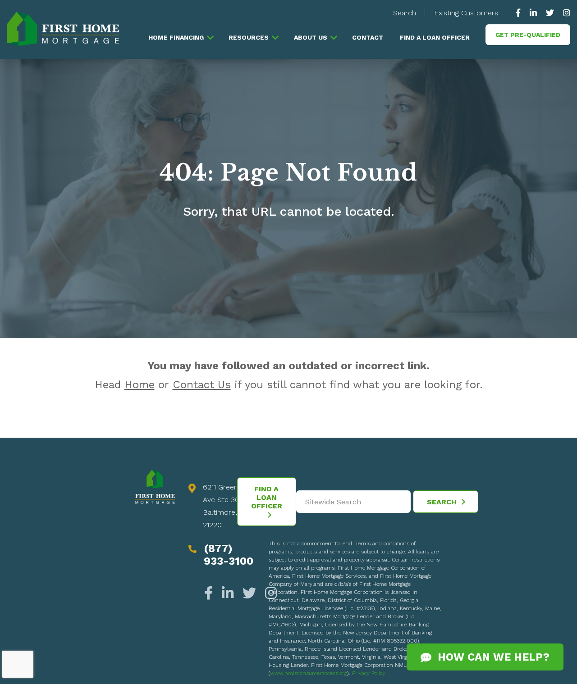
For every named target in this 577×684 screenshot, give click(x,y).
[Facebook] (210, 593)
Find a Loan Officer (435, 37)
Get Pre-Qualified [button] (527, 34)
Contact (367, 37)
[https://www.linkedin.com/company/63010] (533, 13)
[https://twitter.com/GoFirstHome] (550, 13)
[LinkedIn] (227, 593)
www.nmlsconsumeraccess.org (308, 673)
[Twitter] (249, 593)
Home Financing (176, 37)
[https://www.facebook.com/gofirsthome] (520, 13)
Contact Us (202, 384)
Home (139, 384)
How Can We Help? (490, 657)
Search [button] (404, 13)
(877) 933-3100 (228, 554)
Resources (249, 37)
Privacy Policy (368, 673)
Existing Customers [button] (466, 13)
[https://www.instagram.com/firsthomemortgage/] (564, 13)
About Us (310, 37)
